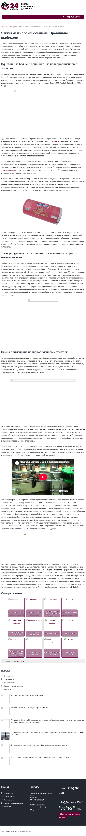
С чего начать (9, 679)
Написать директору (37, 804)
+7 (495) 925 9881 (70, 16)
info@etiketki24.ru (71, 802)
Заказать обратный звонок (69, 815)
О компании (8, 676)
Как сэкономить (9, 682)
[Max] (77, 808)
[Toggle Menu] (5, 17)
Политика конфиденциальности (41, 807)
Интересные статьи (17, 26)
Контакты (7, 689)
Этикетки (55, 141)
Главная (4, 26)
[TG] (69, 808)
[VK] (62, 808)
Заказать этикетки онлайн (13, 686)
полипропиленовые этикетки (13, 170)
